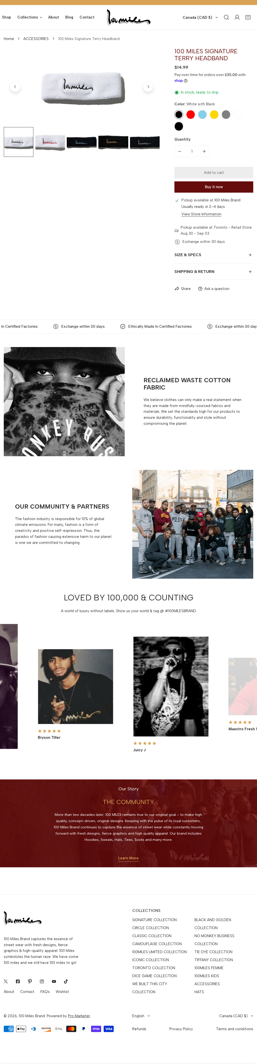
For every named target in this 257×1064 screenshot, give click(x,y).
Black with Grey (226, 114)
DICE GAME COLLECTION (154, 976)
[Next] (148, 86)
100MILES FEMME (209, 968)
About (9, 991)
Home (9, 39)
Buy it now (214, 187)
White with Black (178, 114)
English (138, 1016)
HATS (199, 992)
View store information (201, 214)
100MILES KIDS (207, 976)
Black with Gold (214, 114)
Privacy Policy (181, 1029)
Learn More (128, 858)
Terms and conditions (234, 1029)
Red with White (237, 114)
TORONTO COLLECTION (153, 968)
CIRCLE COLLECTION (150, 928)
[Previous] (15, 86)
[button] (247, 17)
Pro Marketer (79, 1016)
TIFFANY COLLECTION (214, 960)
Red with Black (178, 126)
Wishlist (62, 991)
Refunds (139, 1029)
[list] (82, 87)
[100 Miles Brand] (129, 17)
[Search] (226, 17)
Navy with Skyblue (202, 114)
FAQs (45, 991)
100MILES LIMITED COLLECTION (159, 952)
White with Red (190, 114)
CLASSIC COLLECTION (151, 936)
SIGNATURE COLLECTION (154, 920)
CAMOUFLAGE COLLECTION (157, 944)
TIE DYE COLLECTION (213, 952)
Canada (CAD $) (197, 17)
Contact (27, 991)
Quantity (182, 139)
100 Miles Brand (32, 1016)
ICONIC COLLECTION (150, 960)
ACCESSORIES (36, 39)
